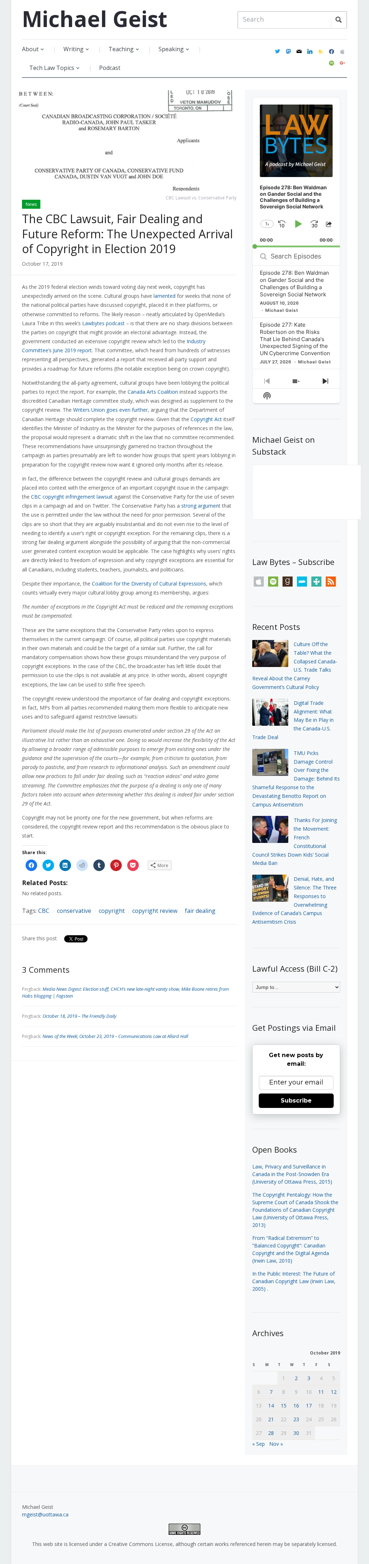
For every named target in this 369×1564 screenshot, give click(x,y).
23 (296, 1419)
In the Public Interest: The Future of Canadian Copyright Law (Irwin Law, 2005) (293, 1281)
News (31, 204)
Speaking (171, 49)
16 (296, 1405)
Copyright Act (206, 419)
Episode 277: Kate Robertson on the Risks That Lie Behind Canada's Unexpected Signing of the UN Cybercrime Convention (295, 339)
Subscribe (296, 1100)
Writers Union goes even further (110, 409)
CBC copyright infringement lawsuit (72, 496)
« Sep (258, 1443)
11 (321, 1391)
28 (271, 1433)
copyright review (154, 911)
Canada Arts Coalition (153, 391)
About (30, 49)
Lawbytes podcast (103, 323)
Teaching (121, 49)
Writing (73, 49)
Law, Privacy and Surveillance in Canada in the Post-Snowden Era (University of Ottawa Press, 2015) (292, 1174)
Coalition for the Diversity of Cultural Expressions (149, 583)
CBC (43, 911)
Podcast (109, 68)
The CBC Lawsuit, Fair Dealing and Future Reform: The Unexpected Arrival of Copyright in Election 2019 (127, 233)
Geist (94, 19)
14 (271, 1405)
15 (283, 1405)
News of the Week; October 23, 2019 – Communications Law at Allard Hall (115, 1036)
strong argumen (200, 505)
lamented (164, 295)
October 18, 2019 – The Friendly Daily (79, 1016)
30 (296, 1433)
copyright (112, 911)
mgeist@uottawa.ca (45, 1514)
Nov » (276, 1443)
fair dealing (200, 911)
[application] (296, 172)
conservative (74, 911)
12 (334, 1391)
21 (271, 1419)
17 (309, 1405)
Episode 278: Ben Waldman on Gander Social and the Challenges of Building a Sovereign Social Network (294, 283)
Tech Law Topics (51, 68)
